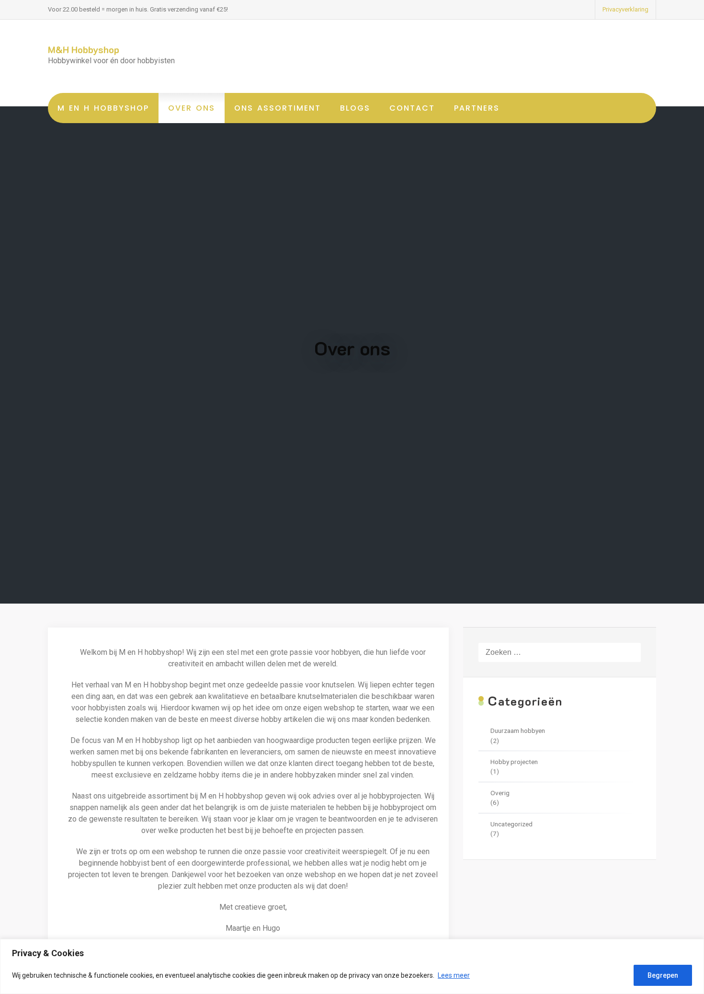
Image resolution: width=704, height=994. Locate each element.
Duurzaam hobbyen (517, 730)
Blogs (355, 108)
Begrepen (662, 975)
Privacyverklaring (625, 9)
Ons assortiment (277, 108)
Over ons (191, 108)
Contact (412, 108)
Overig (500, 793)
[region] (352, 966)
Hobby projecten (514, 761)
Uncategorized (511, 824)
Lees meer (454, 975)
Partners (477, 108)
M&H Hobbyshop (83, 49)
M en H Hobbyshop (103, 108)
